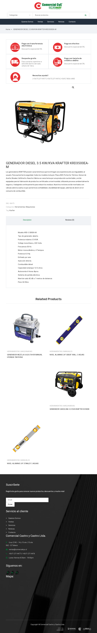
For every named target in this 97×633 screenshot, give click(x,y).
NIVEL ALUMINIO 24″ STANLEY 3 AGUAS (23, 463)
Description (27, 220)
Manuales (67, 351)
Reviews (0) (69, 220)
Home (8, 29)
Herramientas (20, 207)
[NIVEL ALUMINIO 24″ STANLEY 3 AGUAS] (27, 437)
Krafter (12, 210)
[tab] (27, 220)
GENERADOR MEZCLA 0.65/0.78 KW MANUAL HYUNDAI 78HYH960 (24, 356)
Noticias (61, 22)
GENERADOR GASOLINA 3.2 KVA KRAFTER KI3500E (69, 409)
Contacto (72, 22)
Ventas (40, 22)
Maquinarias (30, 207)
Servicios (50, 22)
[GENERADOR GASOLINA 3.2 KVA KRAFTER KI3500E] (70, 383)
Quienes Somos (27, 22)
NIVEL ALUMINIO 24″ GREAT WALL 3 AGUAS (67, 355)
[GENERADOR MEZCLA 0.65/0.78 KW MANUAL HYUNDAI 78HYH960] (27, 328)
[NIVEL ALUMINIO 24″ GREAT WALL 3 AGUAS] (70, 328)
